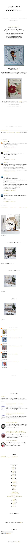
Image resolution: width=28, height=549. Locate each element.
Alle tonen (25, 368)
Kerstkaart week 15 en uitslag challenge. (14, 496)
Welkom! (3, 396)
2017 (13, 478)
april (14, 491)
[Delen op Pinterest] (26, 132)
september (14, 483)
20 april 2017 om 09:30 (9, 159)
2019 (13, 475)
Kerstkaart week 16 (14, 495)
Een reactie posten (4, 204)
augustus (14, 485)
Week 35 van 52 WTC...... (13, 329)
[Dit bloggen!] (22, 132)
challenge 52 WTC (9, 457)
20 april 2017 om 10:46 (9, 190)
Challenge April (15, 492)
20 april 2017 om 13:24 (9, 201)
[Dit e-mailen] (21, 132)
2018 (13, 477)
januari (14, 502)
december (14, 479)
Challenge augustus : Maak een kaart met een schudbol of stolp (16, 432)
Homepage (13, 207)
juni (14, 488)
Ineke (3, 328)
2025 (13, 467)
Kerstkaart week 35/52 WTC (15, 345)
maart (14, 499)
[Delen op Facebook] (24, 132)
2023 (13, 470)
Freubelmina (6, 141)
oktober (14, 482)
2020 (13, 474)
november (14, 481)
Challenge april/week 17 (14, 493)
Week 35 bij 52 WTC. (12, 353)
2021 (13, 472)
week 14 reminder (14, 497)
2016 (13, 503)
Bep (17, 69)
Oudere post (4, 207)
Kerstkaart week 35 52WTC (14, 337)
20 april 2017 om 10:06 (9, 171)
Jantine (3, 344)
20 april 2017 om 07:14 (9, 148)
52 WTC (3, 457)
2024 (13, 468)
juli (14, 486)
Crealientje (5, 175)
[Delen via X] (23, 132)
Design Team (22, 18)
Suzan (3, 336)
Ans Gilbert (6, 151)
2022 (13, 471)
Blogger (21, 522)
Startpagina (5, 18)
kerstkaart (15, 457)
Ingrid (3, 360)
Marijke (3, 352)
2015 (13, 504)
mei (14, 489)
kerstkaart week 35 (12, 361)
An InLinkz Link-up (4, 130)
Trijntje (5, 162)
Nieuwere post (23, 207)
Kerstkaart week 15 (11, 422)
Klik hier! (20, 101)
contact (13, 18)
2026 (13, 465)
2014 (13, 506)
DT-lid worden (14, 20)
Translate (9, 533)
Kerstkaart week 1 (11, 440)
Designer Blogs (17, 541)
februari (14, 500)
